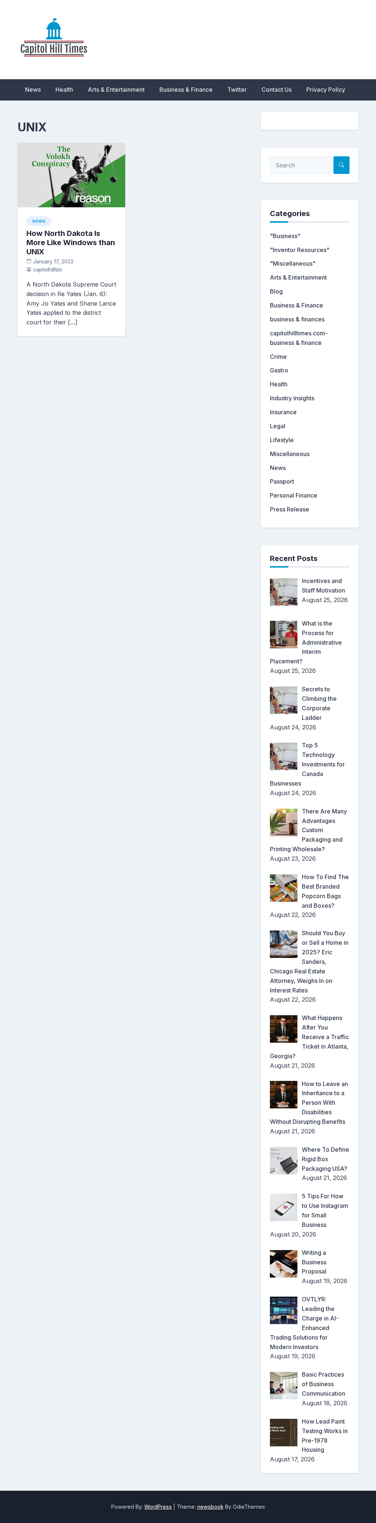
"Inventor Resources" (299, 250)
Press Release (289, 509)
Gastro (279, 370)
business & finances (297, 319)
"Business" (285, 236)
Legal (277, 426)
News (33, 89)
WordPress (158, 1507)
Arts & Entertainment (116, 89)
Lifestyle (282, 440)
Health (64, 89)
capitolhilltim (47, 270)
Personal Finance (293, 495)
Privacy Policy (325, 89)
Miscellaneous (290, 454)
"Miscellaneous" (292, 263)
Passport (282, 481)
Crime (278, 356)
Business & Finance (186, 89)
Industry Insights (292, 398)
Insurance (283, 412)
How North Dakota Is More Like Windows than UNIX (70, 242)
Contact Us (276, 89)
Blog (276, 291)
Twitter (237, 89)
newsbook (210, 1507)
